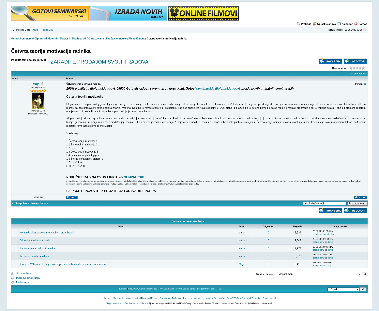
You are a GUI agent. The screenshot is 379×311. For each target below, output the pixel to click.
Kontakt (123, 289)
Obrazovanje (96, 38)
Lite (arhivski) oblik (206, 289)
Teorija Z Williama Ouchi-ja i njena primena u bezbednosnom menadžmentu (63, 264)
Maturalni (53, 38)
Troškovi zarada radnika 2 (34, 256)
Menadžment (136, 38)
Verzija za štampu (24, 273)
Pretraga (306, 23)
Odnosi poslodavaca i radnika (36, 240)
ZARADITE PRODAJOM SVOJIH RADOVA (99, 62)
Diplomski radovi (115, 303)
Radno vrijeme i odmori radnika (37, 248)
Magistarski (79, 38)
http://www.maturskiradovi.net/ (142, 289)
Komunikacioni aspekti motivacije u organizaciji (47, 232)
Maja (36, 84)
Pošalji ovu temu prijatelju (28, 278)
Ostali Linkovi (269, 298)
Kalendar (347, 23)
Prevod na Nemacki (192, 298)
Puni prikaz (361, 73)
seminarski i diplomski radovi (218, 88)
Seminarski (27, 38)
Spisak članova (326, 23)
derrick (241, 232)
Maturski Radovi (150, 298)
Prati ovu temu (23, 282)
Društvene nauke (116, 38)
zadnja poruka (319, 234)
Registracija (47, 30)
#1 (365, 84)
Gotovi (15, 38)
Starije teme (21, 203)
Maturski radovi (133, 298)
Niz (351, 73)
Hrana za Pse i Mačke (214, 298)
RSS (219, 289)
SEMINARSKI (134, 177)
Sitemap (107, 298)
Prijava (35, 30)
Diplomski (41, 38)
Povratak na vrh (166, 289)
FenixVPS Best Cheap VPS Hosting (244, 298)
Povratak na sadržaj (185, 289)
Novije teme (38, 203)
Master (64, 38)
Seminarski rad (132, 303)
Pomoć (362, 23)
